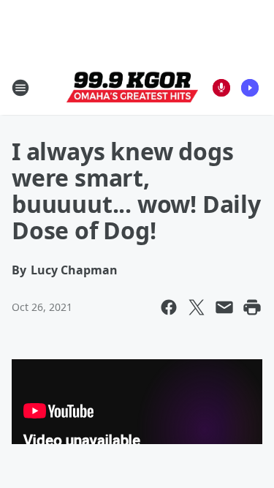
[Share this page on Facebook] (169, 307)
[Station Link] (132, 88)
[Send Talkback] (221, 88)
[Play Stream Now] (250, 88)
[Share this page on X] (196, 307)
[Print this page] (252, 307)
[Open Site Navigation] (20, 88)
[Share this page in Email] (224, 307)
